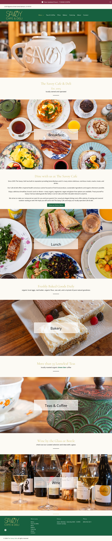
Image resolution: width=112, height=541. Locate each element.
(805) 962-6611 (87, 522)
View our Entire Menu (56, 205)
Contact (85, 15)
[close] (110, 2)
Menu (40, 15)
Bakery (65, 15)
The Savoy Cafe (12, 538)
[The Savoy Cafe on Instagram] (5, 530)
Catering (72, 15)
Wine (59, 15)
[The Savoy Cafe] (14, 15)
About (79, 15)
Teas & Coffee (50, 15)
